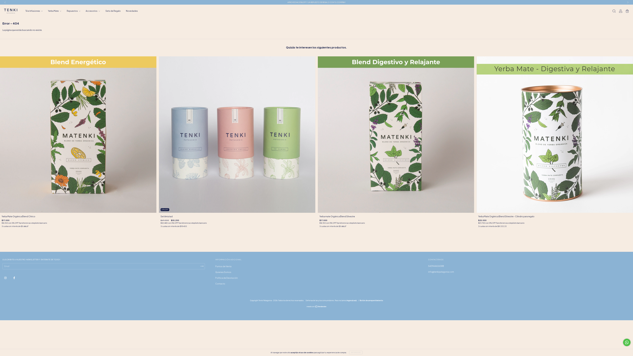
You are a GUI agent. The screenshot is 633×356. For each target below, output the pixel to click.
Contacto (220, 283)
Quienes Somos (223, 272)
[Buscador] (614, 11)
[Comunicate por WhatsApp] (627, 342)
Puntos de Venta (223, 266)
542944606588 (436, 266)
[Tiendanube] (316, 307)
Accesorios (92, 11)
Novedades (132, 11)
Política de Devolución (226, 278)
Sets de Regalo (113, 11)
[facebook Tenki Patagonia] (14, 278)
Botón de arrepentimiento (371, 300)
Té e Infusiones (32, 11)
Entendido (356, 352)
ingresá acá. (352, 300)
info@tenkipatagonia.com (441, 272)
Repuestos (72, 11)
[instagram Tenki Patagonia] (5, 278)
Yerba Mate (53, 11)
